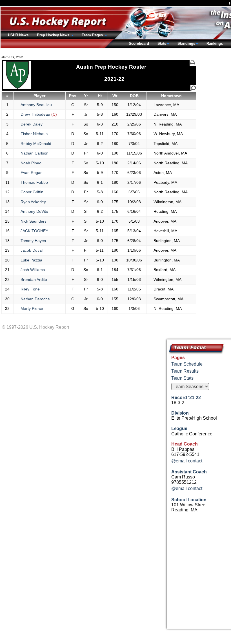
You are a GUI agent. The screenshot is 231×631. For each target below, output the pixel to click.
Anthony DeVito (34, 211)
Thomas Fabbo (34, 182)
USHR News (18, 35)
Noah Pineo (31, 163)
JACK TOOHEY (34, 231)
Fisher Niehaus (34, 133)
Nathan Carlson (34, 153)
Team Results (185, 371)
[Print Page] (193, 63)
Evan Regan (32, 172)
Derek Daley (32, 124)
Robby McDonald (36, 143)
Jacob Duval (32, 250)
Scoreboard (139, 43)
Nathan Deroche (35, 299)
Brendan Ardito (34, 279)
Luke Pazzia (31, 260)
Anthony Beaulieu (36, 104)
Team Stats (182, 378)
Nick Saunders (33, 221)
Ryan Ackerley (33, 202)
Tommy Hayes (33, 240)
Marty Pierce (32, 308)
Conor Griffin (32, 192)
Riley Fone (30, 289)
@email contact (186, 460)
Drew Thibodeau (39, 114)
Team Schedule (187, 364)
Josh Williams (33, 269)
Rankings (214, 43)
